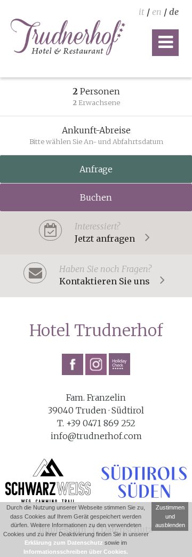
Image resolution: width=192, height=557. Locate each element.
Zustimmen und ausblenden (170, 516)
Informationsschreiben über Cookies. (75, 551)
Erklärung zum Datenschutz (64, 542)
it (142, 11)
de (174, 11)
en (157, 11)
